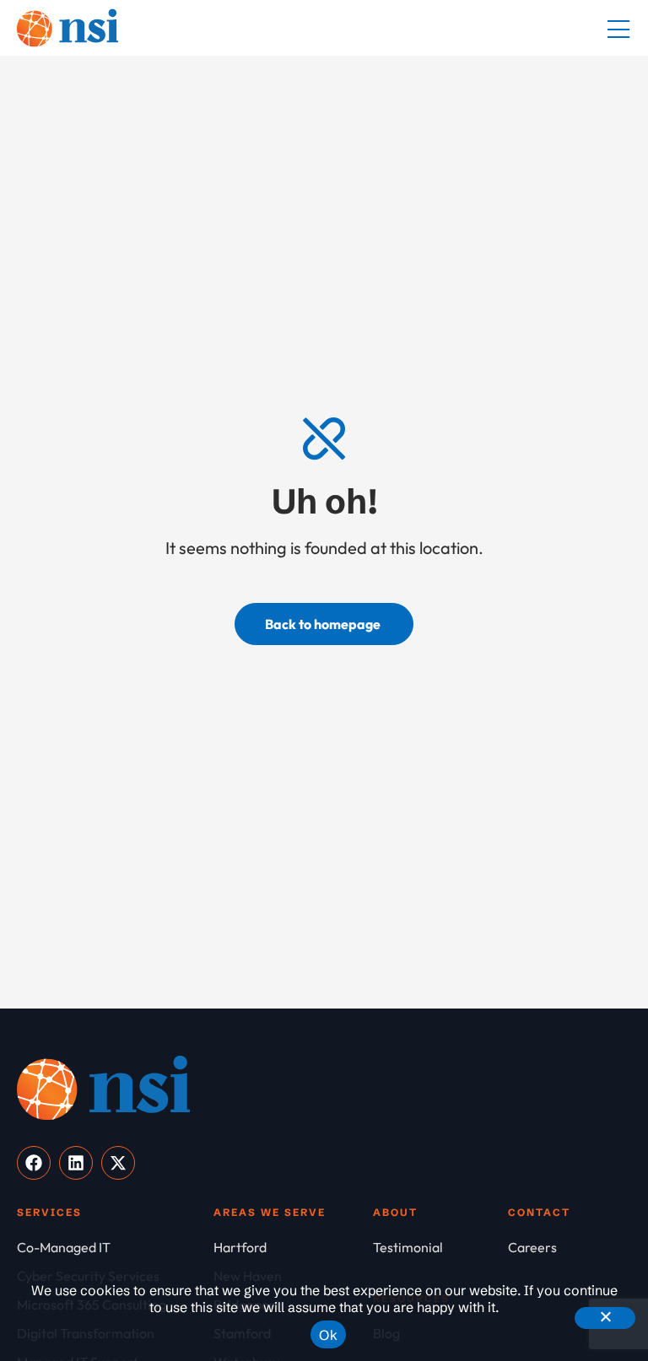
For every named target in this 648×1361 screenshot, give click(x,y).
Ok (328, 1334)
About (395, 1212)
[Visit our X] (118, 1163)
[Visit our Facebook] (34, 1163)
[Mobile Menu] (618, 30)
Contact (539, 1212)
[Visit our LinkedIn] (76, 1163)
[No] (605, 1318)
